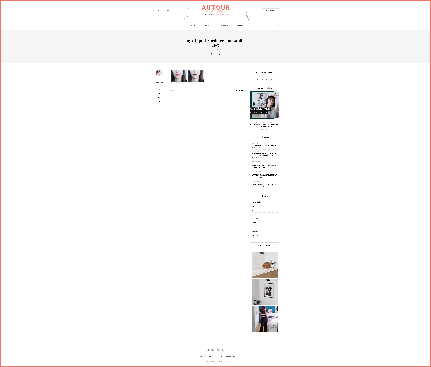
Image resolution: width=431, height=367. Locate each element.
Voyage (255, 231)
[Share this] (211, 54)
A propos (226, 25)
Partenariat (257, 227)
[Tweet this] (214, 54)
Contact (240, 25)
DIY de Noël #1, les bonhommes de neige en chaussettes (265, 126)
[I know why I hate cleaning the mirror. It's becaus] (265, 319)
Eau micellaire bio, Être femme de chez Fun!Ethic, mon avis (264, 185)
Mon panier (271, 10)
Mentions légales (227, 356)
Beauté (254, 210)
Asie (253, 206)
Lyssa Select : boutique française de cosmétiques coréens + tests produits (264, 155)
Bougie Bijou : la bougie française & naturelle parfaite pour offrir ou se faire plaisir (264, 165)
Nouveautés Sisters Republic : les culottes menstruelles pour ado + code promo (264, 175)
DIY (265, 122)
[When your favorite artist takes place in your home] (265, 292)
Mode (254, 223)
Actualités (192, 25)
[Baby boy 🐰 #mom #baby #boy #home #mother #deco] (265, 265)
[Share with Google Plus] (217, 54)
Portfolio (210, 25)
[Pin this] (219, 54)
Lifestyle (255, 218)
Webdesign (256, 235)
